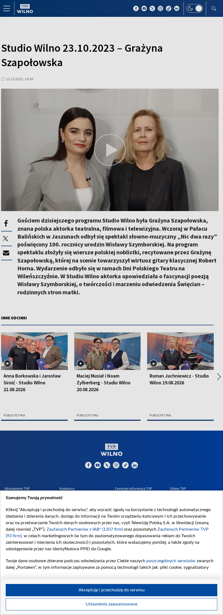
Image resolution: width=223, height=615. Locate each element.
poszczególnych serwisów (171, 561)
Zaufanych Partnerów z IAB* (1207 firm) (85, 529)
